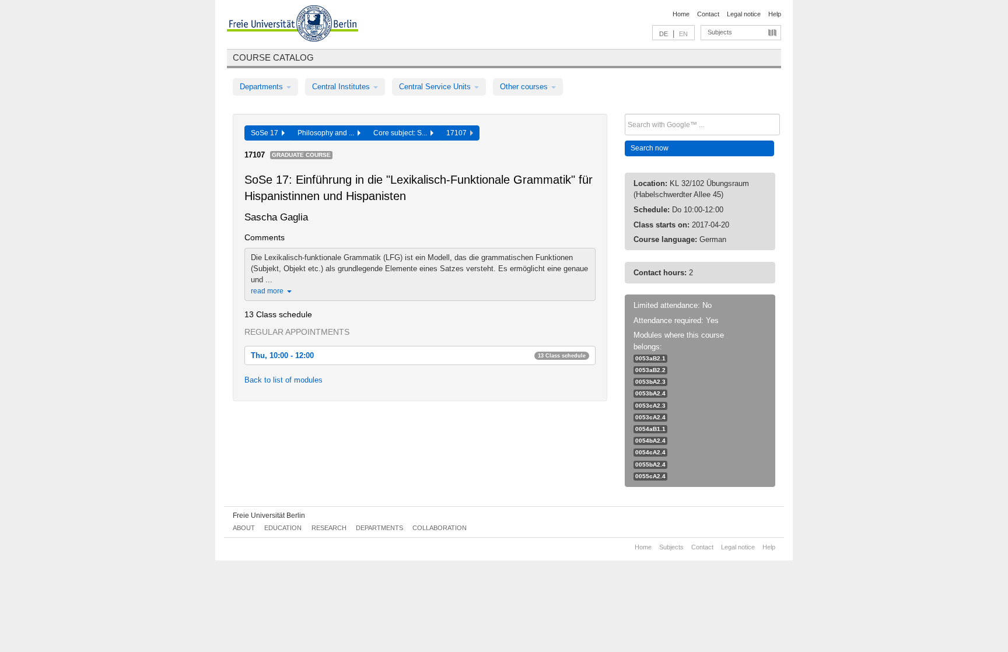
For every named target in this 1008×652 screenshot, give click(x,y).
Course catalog (273, 57)
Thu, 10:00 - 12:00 (418, 355)
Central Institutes (342, 86)
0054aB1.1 (650, 429)
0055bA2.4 (650, 464)
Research (329, 527)
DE (663, 33)
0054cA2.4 (650, 452)
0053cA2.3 (650, 405)
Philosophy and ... (328, 132)
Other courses (525, 86)
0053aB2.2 (650, 370)
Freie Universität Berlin (269, 515)
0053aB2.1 (650, 358)
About (244, 527)
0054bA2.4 (650, 440)
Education (283, 527)
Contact (708, 13)
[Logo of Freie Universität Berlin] (292, 25)
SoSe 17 (266, 132)
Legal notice (744, 13)
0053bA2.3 (650, 381)
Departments (262, 86)
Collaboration (439, 527)
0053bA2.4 (650, 393)
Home (681, 13)
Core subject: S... (401, 132)
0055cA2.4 (650, 476)
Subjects (720, 32)
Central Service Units (436, 86)
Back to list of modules (283, 380)
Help (774, 13)
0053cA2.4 (650, 417)
